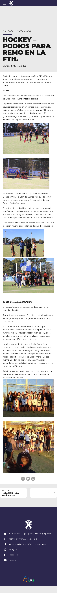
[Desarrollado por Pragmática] (31, 580)
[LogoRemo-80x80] (28, 525)
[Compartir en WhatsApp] (33, 479)
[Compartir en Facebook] (23, 479)
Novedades (24, 30)
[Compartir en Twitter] (28, 479)
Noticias (8, 30)
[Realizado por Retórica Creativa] (25, 579)
